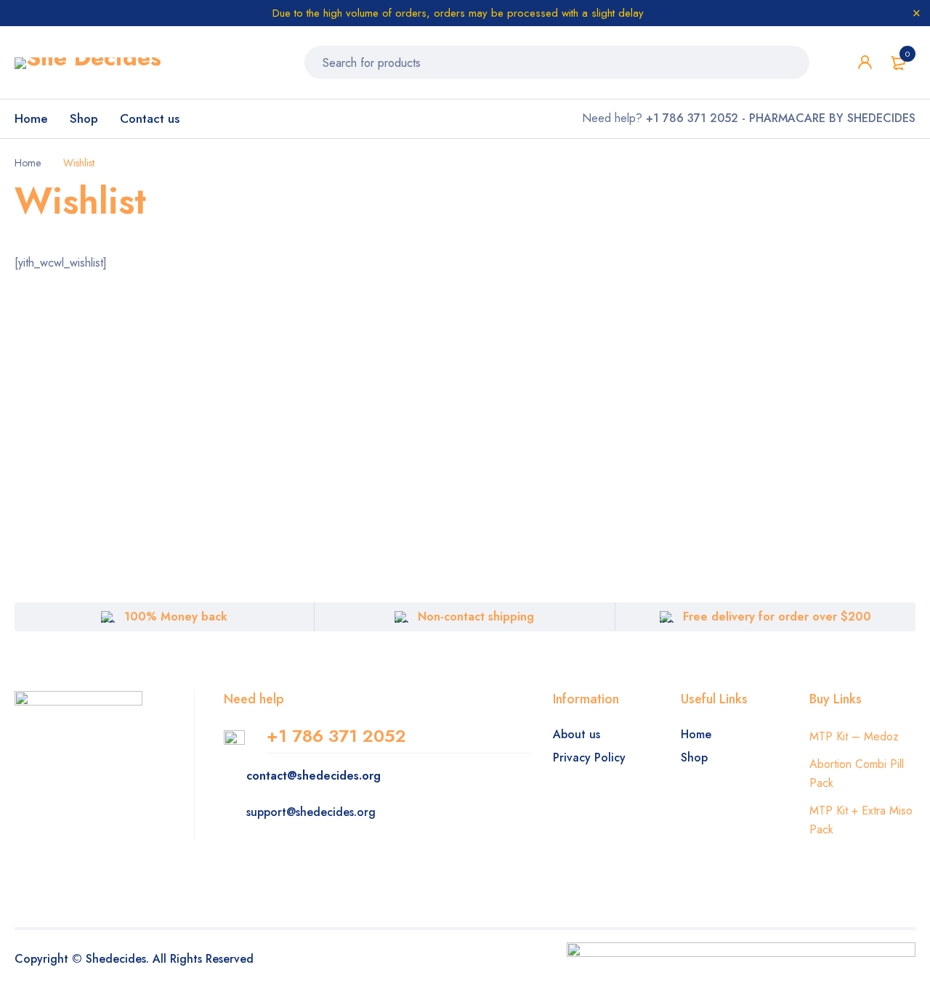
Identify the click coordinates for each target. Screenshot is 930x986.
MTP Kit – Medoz (854, 736)
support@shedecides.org (311, 812)
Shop (694, 757)
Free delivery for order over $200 (777, 616)
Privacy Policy (589, 757)
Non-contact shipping (476, 616)
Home (28, 162)
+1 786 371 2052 (336, 735)
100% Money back (175, 616)
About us (576, 734)
